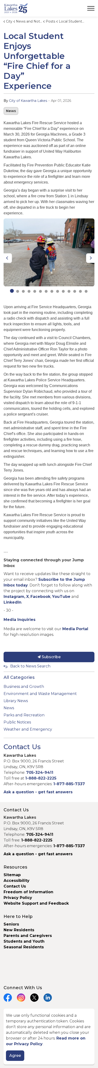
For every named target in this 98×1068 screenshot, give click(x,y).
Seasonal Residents (24, 947)
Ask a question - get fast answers (38, 792)
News (11, 111)
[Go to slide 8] (51, 291)
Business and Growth (24, 686)
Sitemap (12, 875)
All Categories (19, 677)
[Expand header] (91, 8)
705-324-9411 (39, 772)
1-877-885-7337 (69, 784)
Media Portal (75, 629)
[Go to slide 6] (40, 291)
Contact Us (15, 886)
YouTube (61, 596)
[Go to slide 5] (34, 291)
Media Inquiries (19, 619)
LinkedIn (12, 602)
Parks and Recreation (24, 715)
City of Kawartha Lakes (28, 101)
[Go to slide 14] (86, 291)
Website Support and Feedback (36, 903)
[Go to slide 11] (69, 291)
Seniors (11, 924)
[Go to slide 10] (63, 291)
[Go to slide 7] (46, 291)
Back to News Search (30, 666)
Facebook (40, 596)
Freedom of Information (28, 892)
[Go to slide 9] (57, 291)
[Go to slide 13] (80, 291)
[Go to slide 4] (29, 291)
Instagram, (14, 596)
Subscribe (51, 657)
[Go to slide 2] (17, 291)
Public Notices (17, 722)
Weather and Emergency (28, 729)
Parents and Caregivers (28, 935)
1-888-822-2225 (40, 778)
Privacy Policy (18, 897)
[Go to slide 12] (74, 291)
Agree (15, 1055)
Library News (16, 701)
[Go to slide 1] (12, 291)
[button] (49, 252)
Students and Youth (24, 941)
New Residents (19, 930)
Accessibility (16, 880)
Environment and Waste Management (40, 693)
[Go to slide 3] (23, 291)
